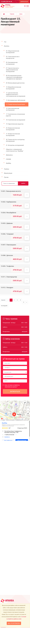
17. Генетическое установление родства (15, 115)
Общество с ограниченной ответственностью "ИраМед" (14, 150)
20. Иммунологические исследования (13, 128)
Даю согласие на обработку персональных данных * (12, 385)
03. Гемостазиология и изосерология (12, 57)
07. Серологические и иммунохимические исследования (12, 69)
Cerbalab (8, 159)
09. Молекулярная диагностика (15, 83)
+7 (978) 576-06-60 (6, 1)
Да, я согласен (14, 623)
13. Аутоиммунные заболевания (15, 100)
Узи (5, 42)
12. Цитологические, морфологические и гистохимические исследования (15, 94)
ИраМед (8, 163)
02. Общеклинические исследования (12, 51)
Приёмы (6, 169)
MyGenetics (9, 155)
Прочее (6, 177)
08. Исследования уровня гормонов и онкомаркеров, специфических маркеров (14, 77)
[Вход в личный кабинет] (25, 6)
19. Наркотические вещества (14, 124)
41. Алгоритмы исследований (15, 145)
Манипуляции (8, 173)
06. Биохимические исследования (12, 63)
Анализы (6, 46)
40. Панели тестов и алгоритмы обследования (15, 140)
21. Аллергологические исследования (13, 134)
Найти (23, 183)
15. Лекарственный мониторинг (15, 104)
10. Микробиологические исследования (13, 88)
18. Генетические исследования (15, 120)
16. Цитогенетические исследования (12, 109)
